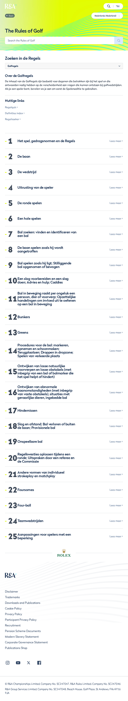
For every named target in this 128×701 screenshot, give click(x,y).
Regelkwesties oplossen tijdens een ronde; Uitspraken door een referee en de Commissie (45, 457)
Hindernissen (27, 410)
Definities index (14, 113)
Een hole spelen (29, 218)
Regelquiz (10, 107)
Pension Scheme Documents (23, 631)
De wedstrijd (26, 172)
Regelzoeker (12, 119)
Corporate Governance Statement (26, 642)
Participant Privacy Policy (21, 619)
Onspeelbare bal (29, 441)
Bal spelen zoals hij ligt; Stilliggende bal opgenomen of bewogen (44, 265)
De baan (23, 156)
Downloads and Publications (22, 602)
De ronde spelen (29, 203)
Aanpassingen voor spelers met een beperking (44, 536)
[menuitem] (10, 6)
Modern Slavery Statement (22, 636)
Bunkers (23, 317)
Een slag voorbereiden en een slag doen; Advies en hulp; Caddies (43, 280)
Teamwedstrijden (30, 521)
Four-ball (24, 505)
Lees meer (115, 140)
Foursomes (25, 490)
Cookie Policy (13, 608)
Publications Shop (16, 648)
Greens (22, 332)
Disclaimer (11, 591)
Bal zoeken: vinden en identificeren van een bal (46, 234)
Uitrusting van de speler (35, 187)
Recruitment (13, 625)
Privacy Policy (13, 614)
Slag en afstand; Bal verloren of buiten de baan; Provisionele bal (46, 426)
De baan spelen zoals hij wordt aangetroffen (40, 249)
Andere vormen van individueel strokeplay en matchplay (40, 474)
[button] (109, 6)
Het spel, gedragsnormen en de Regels (46, 141)
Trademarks (12, 597)
